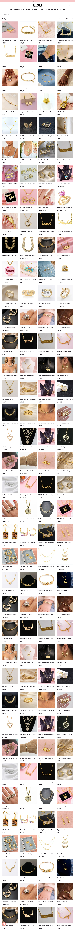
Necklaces (17, 9)
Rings (22, 9)
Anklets (41, 9)
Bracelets (34, 9)
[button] (67, 5)
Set (46, 9)
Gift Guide (62, 9)
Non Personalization (53, 9)
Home (11, 9)
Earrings (28, 9)
